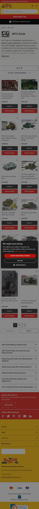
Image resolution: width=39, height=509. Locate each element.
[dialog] (19, 254)
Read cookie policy (21, 251)
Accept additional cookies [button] (20, 256)
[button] (19, 265)
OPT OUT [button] (20, 260)
